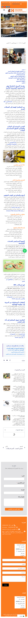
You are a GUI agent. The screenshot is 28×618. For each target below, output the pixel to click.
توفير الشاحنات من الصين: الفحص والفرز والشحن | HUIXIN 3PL (18, 401)
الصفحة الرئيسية (20, 597)
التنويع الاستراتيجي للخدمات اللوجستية (16, 78)
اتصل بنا (22, 607)
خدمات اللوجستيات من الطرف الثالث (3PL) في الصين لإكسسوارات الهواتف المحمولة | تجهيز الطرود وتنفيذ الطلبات (19, 388)
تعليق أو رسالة (21, 496)
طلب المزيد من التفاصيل (14, 509)
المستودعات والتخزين (11, 144)
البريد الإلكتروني (20, 483)
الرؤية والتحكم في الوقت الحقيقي (17, 76)
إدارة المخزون (13, 142)
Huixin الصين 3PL (8, 101)
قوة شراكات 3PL (21, 79)
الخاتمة (23, 83)
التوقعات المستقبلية (20, 81)
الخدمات (22, 599)
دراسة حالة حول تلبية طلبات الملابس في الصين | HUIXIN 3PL (18, 374)
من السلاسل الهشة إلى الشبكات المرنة (16, 71)
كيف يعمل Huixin (16, 207)
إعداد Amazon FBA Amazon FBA (14, 210)
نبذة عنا (22, 605)
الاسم (22, 476)
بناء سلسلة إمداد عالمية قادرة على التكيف (15, 354)
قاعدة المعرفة (21, 603)
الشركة (22, 489)
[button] (4, 10)
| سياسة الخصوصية (8, 615)
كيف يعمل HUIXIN (20, 601)
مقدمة (23, 69)
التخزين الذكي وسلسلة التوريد (17, 352)
